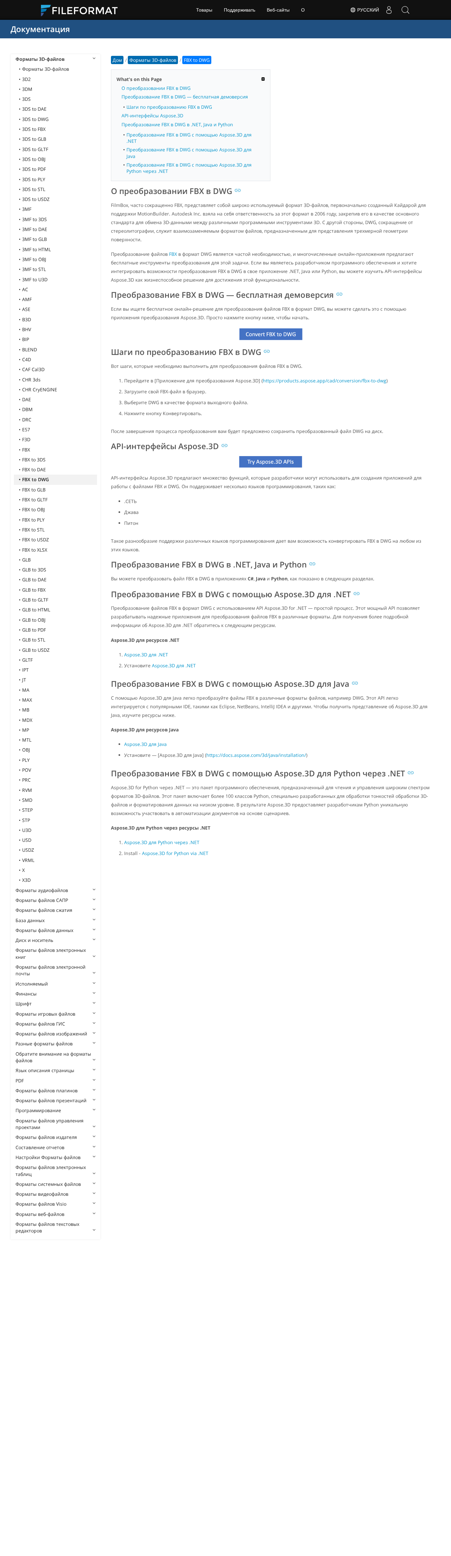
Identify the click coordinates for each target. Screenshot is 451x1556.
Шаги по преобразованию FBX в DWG (169, 107)
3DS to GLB (34, 139)
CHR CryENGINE (39, 389)
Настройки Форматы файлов (48, 1157)
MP (25, 730)
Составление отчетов (40, 1147)
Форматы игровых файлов (45, 1014)
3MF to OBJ (34, 259)
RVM (27, 790)
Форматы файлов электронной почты (51, 970)
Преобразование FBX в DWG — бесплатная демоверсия (184, 97)
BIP (25, 339)
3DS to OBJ (34, 159)
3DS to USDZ (36, 199)
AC (25, 289)
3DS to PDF (34, 169)
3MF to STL (34, 269)
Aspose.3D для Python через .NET (161, 842)
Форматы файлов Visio (41, 1204)
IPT (25, 670)
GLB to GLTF (35, 600)
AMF (27, 299)
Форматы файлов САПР (42, 900)
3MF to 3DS (34, 219)
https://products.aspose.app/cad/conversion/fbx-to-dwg (324, 380)
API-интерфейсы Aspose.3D (152, 115)
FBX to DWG (35, 479)
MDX (27, 720)
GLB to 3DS (34, 569)
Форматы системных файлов (48, 1184)
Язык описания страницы (45, 1070)
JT (24, 680)
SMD (27, 800)
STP (26, 820)
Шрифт (24, 1003)
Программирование (38, 1110)
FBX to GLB (34, 489)
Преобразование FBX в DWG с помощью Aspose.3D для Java (189, 152)
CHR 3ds (31, 379)
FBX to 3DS (34, 459)
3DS (26, 99)
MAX (27, 700)
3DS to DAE (34, 109)
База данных (30, 920)
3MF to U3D (35, 279)
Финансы (26, 994)
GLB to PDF (34, 630)
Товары (204, 10)
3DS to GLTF (35, 149)
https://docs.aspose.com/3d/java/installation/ (256, 755)
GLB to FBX (34, 590)
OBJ (26, 750)
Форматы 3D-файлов (40, 59)
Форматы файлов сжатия (44, 910)
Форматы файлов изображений (51, 1034)
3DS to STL (33, 189)
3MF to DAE (34, 229)
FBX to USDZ (35, 539)
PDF (20, 1080)
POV (26, 770)
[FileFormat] (81, 10)
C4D (26, 359)
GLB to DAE (34, 579)
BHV (26, 329)
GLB (26, 560)
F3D (26, 439)
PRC (26, 780)
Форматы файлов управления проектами (50, 1123)
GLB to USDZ (36, 650)
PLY (26, 760)
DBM (27, 409)
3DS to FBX (34, 129)
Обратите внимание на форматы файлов (53, 1057)
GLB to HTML (36, 609)
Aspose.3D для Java (145, 744)
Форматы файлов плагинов (47, 1090)
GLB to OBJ (34, 620)
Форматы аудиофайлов (42, 890)
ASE (26, 309)
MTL (26, 740)
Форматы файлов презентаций (51, 1100)
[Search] (405, 10)
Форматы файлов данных (44, 930)
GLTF (27, 660)
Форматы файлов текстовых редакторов (47, 1227)
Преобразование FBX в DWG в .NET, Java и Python (177, 124)
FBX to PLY (33, 520)
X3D (26, 880)
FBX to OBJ (33, 509)
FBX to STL (33, 529)
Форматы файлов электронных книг (51, 953)
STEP (27, 810)
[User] (389, 10)
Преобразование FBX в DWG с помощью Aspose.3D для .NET (189, 138)
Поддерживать (239, 10)
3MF (26, 209)
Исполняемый (32, 984)
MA (25, 690)
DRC (26, 419)
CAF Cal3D (33, 369)
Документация (40, 28)
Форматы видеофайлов (42, 1194)
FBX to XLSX (34, 550)
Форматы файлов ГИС (40, 1024)
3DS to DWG (35, 119)
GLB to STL (33, 640)
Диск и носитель (34, 940)
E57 (26, 429)
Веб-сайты (278, 10)
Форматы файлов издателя (46, 1137)
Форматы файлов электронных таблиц (51, 1170)
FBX (26, 450)
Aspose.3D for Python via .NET (175, 853)
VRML (28, 860)
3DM (27, 89)
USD (26, 840)
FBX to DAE (34, 469)
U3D (26, 830)
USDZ (28, 850)
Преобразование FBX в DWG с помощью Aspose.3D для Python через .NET (189, 168)
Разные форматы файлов (44, 1043)
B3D (26, 319)
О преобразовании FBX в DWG (156, 88)
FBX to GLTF (35, 499)
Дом (117, 60)
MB (25, 710)
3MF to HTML (36, 249)
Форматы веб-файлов (40, 1214)
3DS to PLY (33, 179)
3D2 (26, 79)
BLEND (29, 349)
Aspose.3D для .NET (146, 654)
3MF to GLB (34, 239)
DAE (26, 399)
